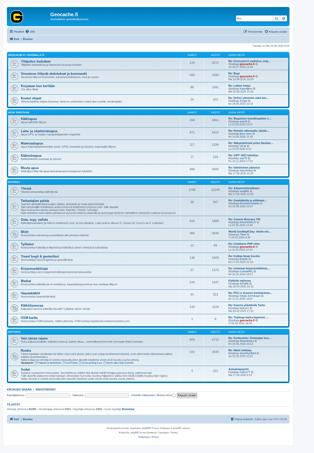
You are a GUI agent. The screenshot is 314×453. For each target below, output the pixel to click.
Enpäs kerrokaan (250, 295)
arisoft (243, 121)
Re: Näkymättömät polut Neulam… (250, 143)
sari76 (243, 158)
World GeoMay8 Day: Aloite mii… (249, 231)
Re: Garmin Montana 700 (244, 219)
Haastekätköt (30, 293)
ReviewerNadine (249, 203)
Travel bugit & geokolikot (40, 256)
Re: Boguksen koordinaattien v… (249, 118)
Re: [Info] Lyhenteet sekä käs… (248, 97)
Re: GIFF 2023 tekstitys (243, 155)
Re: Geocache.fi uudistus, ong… (249, 61)
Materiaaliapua (32, 143)
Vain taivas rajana (34, 338)
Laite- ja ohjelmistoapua (39, 131)
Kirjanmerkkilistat (34, 269)
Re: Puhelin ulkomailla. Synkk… (248, 130)
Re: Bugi (234, 73)
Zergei (243, 100)
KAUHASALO (248, 222)
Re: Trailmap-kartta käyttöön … (248, 317)
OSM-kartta (29, 318)
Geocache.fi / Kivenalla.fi (26, 55)
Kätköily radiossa (239, 280)
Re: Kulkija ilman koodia (244, 256)
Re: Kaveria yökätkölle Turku (246, 305)
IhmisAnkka (247, 340)
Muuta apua (30, 168)
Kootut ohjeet (31, 98)
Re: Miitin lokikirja (239, 350)
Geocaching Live (92, 362)
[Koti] (29, 16)
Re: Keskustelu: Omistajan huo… (250, 338)
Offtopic (14, 332)
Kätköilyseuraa (32, 305)
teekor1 (244, 308)
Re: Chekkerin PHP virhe (244, 243)
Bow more (246, 133)
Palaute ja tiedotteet (49, 362)
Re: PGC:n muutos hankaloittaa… (250, 292)
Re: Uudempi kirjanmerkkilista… (249, 268)
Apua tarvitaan (18, 112)
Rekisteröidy (46, 389)
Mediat (26, 281)
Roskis (26, 350)
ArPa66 (244, 283)
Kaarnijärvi (246, 88)
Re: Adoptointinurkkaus (244, 188)
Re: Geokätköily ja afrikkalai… (247, 200)
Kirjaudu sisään (19, 389)
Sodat (25, 369)
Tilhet (243, 234)
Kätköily (14, 182)
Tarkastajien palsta (35, 201)
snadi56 (244, 191)
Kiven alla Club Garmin (119, 362)
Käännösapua (31, 155)
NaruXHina (246, 170)
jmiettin (244, 259)
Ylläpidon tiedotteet (36, 61)
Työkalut (27, 244)
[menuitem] (30, 32)
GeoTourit (71, 362)
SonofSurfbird (248, 353)
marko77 (245, 372)
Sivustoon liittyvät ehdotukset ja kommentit (54, 74)
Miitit (24, 232)
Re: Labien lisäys (239, 85)
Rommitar (128, 409)
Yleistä (26, 188)
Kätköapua (29, 119)
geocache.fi (247, 64)
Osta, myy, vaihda (34, 219)
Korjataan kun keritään (38, 86)
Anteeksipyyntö (238, 369)
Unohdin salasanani (143, 395)
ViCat (243, 145)
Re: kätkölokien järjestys (244, 167)
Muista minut (164, 395)
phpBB (146, 428)
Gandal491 (246, 271)
